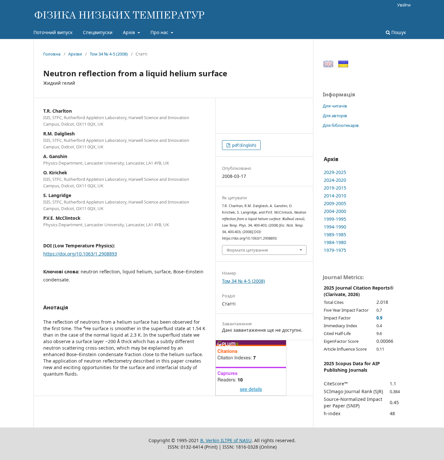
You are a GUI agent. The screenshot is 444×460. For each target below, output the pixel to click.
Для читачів (335, 106)
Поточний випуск (52, 32)
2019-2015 (335, 188)
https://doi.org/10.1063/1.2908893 (80, 254)
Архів (129, 32)
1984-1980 (335, 242)
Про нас (160, 32)
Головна (51, 54)
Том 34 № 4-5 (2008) (109, 54)
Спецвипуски (97, 32)
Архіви (75, 54)
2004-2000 (335, 211)
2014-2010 (335, 196)
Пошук (398, 32)
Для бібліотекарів (341, 125)
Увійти (404, 5)
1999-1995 (335, 219)
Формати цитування (247, 250)
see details (251, 389)
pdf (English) (243, 145)
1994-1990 (335, 227)
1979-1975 (335, 250)
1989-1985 (335, 234)
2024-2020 (335, 180)
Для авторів (335, 115)
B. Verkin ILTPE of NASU (226, 440)
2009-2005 (335, 203)
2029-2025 (335, 172)
